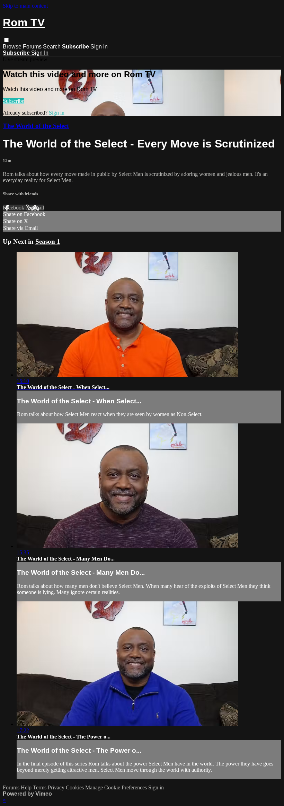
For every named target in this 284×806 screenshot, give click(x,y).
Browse (13, 47)
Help (27, 787)
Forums (33, 47)
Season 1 (47, 241)
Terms (40, 787)
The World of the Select (36, 125)
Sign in (99, 47)
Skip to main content (25, 6)
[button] (6, 40)
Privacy (57, 787)
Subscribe (13, 101)
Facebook (14, 208)
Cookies (75, 787)
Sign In (39, 53)
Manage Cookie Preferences (116, 787)
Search (52, 47)
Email (37, 208)
